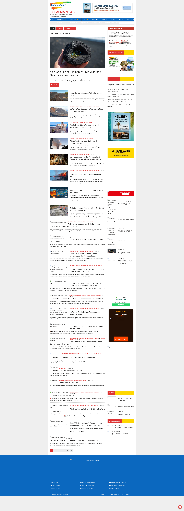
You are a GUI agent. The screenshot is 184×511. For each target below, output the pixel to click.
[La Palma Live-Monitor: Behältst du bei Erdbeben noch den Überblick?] (58, 295)
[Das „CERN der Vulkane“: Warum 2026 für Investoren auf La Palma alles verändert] (59, 426)
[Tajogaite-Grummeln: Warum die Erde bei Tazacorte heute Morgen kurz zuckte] (59, 283)
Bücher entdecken (120, 339)
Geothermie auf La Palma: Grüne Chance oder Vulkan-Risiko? (73, 357)
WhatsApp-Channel (89, 485)
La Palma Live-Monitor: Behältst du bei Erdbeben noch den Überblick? (76, 299)
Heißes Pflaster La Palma (68, 382)
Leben (72, 437)
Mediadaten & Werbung (114, 488)
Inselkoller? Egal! (122, 240)
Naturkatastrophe (79, 138)
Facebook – (83, 482)
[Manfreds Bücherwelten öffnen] (121, 328)
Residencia (111, 42)
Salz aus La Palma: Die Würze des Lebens (123, 406)
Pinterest (88, 482)
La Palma (59, 28)
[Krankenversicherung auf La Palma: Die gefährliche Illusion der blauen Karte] (112, 260)
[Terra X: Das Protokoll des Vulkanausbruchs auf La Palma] (59, 238)
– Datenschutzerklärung (117, 482)
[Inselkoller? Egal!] (112, 244)
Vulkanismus (73, 69)
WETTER (113, 19)
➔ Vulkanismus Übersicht (85, 23)
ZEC (92, 420)
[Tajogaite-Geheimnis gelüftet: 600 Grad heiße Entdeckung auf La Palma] (59, 271)
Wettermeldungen (118, 42)
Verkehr (87, 405)
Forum (121, 19)
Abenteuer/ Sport (74, 106)
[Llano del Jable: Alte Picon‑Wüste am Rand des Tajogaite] (59, 326)
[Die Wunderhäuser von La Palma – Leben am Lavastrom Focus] (57, 437)
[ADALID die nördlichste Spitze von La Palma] (112, 400)
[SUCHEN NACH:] (126, 23)
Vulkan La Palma (65, 69)
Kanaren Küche (54, 482)
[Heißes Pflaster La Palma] (53, 380)
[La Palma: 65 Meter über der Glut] (59, 392)
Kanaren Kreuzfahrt (115, 421)
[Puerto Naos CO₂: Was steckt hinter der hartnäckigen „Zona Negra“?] (59, 131)
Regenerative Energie (93, 338)
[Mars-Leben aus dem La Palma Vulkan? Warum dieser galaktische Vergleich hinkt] (59, 163)
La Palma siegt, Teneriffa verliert (126, 219)
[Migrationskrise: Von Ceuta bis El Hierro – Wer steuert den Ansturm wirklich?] (112, 213)
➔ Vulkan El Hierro (109, 22)
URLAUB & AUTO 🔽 (61, 19)
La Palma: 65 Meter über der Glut (62, 396)
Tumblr (122, 494)
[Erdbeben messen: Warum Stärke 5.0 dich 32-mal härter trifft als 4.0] (59, 214)
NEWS (51, 19)
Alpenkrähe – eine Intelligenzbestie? (124, 427)
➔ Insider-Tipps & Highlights (74, 23)
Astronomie (95, 19)
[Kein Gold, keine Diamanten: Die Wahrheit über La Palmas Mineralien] (77, 67)
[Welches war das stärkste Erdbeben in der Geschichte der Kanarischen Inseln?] (58, 222)
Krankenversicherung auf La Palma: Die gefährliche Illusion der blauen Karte (125, 262)
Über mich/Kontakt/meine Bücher (116, 485)
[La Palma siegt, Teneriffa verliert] (112, 223)
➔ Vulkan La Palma (98, 22)
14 (67, 450)
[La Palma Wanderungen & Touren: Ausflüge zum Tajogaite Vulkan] (59, 115)
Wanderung (96, 106)
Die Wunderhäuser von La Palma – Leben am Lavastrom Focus (74, 440)
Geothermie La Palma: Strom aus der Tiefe (66, 371)
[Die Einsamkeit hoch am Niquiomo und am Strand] (112, 413)
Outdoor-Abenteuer (55, 485)
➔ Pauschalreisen (61, 22)
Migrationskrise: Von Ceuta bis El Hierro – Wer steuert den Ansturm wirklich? (125, 203)
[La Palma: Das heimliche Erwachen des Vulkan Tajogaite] (59, 314)
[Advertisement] (121, 177)
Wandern (104, 19)
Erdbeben (72, 206)
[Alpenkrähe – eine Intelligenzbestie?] (111, 425)
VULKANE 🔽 (85, 19)
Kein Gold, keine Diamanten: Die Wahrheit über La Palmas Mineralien (126, 252)
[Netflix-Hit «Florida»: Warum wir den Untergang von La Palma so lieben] (59, 253)
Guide (86, 265)
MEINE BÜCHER (130, 19)
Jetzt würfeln (125, 194)
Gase (71, 122)
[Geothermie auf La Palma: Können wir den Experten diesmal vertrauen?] (59, 340)
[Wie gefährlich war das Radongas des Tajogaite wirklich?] (59, 147)
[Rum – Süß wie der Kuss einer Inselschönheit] (109, 432)
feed (133, 494)
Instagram (93, 482)
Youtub (111, 494)
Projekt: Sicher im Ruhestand (86, 488)
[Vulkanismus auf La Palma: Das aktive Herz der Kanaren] (59, 197)
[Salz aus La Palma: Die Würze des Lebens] (109, 405)
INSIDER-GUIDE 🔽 (74, 19)
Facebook (103, 494)
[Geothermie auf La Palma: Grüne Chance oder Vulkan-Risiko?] (55, 354)
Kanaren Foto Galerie (56, 488)
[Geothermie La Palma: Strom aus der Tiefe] (54, 367)
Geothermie (53, 69)
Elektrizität (73, 338)
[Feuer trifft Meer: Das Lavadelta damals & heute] (59, 179)
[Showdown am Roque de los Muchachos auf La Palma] (112, 234)
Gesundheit (75, 122)
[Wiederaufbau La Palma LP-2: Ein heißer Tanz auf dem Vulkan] (59, 407)
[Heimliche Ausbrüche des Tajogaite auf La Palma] (59, 99)
